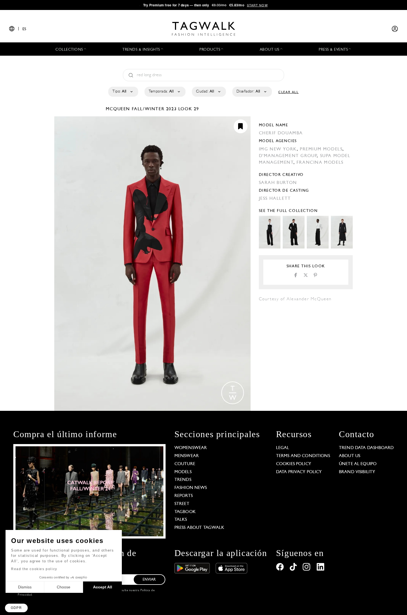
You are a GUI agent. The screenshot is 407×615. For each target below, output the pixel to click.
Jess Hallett (275, 198)
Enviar (149, 580)
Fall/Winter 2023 (154, 109)
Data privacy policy (299, 472)
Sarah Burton (278, 183)
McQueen (119, 109)
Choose (63, 587)
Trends (182, 480)
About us (349, 456)
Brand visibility (357, 472)
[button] (16, 608)
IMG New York (278, 149)
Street (181, 504)
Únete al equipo (358, 464)
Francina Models (320, 162)
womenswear (190, 448)
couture (184, 464)
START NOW (257, 5)
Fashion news (190, 488)
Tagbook (185, 512)
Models (183, 472)
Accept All (102, 587)
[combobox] (122, 92)
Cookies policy (293, 464)
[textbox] (122, 92)
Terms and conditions (303, 456)
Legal (282, 448)
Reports (183, 496)
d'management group (288, 156)
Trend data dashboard (366, 448)
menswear (186, 456)
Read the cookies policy (34, 569)
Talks (180, 519)
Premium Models (321, 149)
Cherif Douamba (281, 133)
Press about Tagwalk (199, 528)
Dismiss (25, 587)
